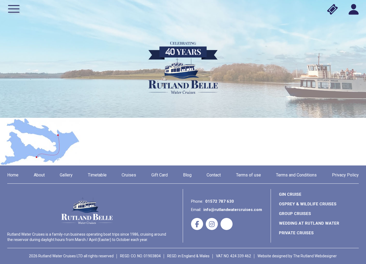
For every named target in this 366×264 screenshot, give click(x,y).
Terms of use (248, 175)
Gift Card (159, 175)
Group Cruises (295, 213)
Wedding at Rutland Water (309, 223)
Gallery (66, 175)
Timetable (97, 175)
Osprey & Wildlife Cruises (308, 204)
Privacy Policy (345, 175)
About (39, 175)
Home (12, 175)
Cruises (129, 175)
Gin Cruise (290, 194)
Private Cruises (296, 233)
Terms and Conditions (296, 175)
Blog (187, 175)
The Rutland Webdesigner (315, 256)
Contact (214, 175)
